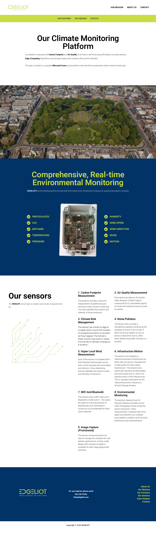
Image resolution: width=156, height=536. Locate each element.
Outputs (94, 18)
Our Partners (64, 18)
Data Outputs (143, 498)
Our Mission (117, 7)
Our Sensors (81, 18)
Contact (144, 7)
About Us (131, 7)
